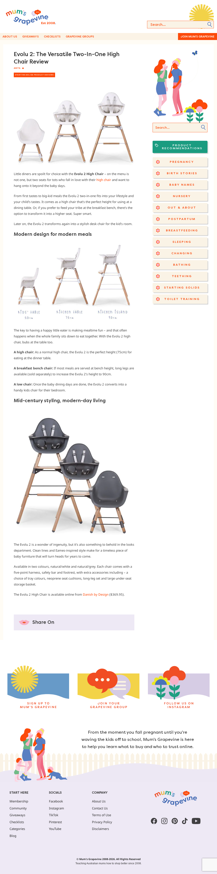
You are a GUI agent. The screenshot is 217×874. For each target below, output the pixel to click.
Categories (17, 829)
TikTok (53, 815)
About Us (10, 36)
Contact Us (100, 808)
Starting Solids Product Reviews (34, 75)
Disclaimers (100, 829)
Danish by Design (95, 594)
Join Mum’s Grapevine (197, 36)
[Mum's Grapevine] (40, 16)
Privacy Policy (102, 822)
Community (18, 808)
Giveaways (30, 36)
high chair (103, 180)
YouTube (55, 829)
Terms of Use (101, 815)
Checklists (52, 36)
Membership (19, 801)
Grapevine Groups (80, 36)
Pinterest (55, 822)
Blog (13, 836)
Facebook (56, 801)
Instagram (56, 808)
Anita (17, 68)
